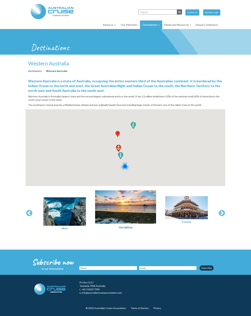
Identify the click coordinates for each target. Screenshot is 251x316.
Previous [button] (29, 213)
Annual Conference (207, 24)
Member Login (211, 12)
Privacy (157, 308)
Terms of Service (140, 308)
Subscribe (206, 267)
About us (108, 24)
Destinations (150, 24)
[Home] (53, 11)
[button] (117, 134)
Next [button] (221, 213)
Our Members (129, 24)
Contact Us (192, 12)
